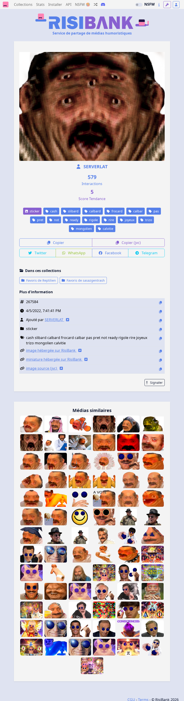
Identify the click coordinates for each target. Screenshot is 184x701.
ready (73, 220)
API (68, 4)
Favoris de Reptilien (40, 280)
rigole (93, 220)
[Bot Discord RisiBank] (103, 4)
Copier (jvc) (131, 242)
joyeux (129, 220)
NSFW (149, 4)
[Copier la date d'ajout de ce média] (160, 311)
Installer (55, 4)
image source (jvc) (42, 368)
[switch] (138, 4)
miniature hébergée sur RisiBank (54, 359)
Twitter (40, 252)
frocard (117, 211)
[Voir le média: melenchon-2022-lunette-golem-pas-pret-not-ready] (152, 647)
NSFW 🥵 (82, 4)
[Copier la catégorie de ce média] (160, 329)
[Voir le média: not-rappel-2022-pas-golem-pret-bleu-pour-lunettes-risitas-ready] (128, 535)
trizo (148, 220)
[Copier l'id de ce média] (160, 302)
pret (39, 220)
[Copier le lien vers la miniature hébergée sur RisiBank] (160, 360)
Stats (40, 4)
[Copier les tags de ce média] (160, 338)
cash (53, 211)
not (56, 220)
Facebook (112, 252)
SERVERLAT (95, 167)
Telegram (149, 252)
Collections (23, 4)
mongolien (83, 228)
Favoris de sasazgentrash (85, 280)
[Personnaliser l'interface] (167, 4)
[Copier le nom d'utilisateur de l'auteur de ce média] (160, 320)
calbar (137, 211)
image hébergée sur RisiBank (51, 350)
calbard (94, 211)
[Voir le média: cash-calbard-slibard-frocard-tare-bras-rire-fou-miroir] (104, 479)
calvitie (107, 228)
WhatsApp (76, 252)
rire (111, 220)
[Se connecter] (176, 4)
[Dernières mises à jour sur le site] (159, 4)
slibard (73, 211)
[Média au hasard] (95, 4)
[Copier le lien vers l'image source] (160, 369)
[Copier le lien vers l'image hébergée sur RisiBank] (160, 351)
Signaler (156, 382)
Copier (58, 242)
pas (156, 211)
